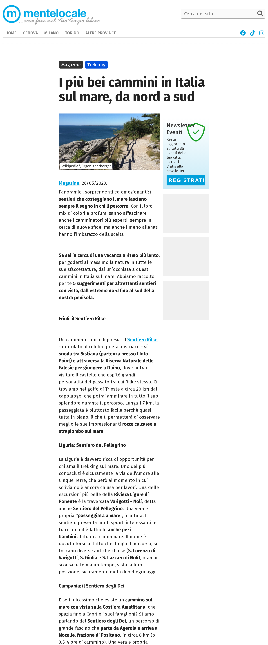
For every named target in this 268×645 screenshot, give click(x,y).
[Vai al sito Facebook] (243, 33)
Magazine (69, 183)
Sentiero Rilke (142, 340)
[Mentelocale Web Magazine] (51, 14)
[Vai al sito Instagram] (261, 33)
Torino (72, 33)
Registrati (186, 180)
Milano (51, 33)
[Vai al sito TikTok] (252, 33)
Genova (30, 33)
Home (10, 33)
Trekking (96, 65)
